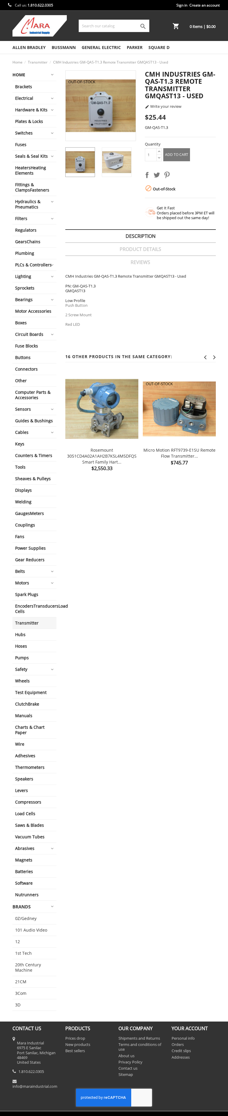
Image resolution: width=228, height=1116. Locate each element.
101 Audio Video (31, 930)
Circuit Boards (29, 334)
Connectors (26, 369)
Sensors (23, 409)
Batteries (24, 871)
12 (17, 941)
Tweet (158, 176)
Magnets (23, 860)
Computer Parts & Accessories (32, 394)
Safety (21, 669)
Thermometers (30, 767)
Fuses (20, 144)
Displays (23, 490)
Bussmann (64, 47)
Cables (21, 432)
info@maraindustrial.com (34, 1086)
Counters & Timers (33, 455)
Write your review (163, 106)
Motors (22, 583)
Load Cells (25, 813)
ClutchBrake (27, 704)
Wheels (22, 681)
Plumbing (24, 253)
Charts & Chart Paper (30, 729)
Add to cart (176, 154)
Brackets (23, 86)
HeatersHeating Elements (30, 170)
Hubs (20, 634)
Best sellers (75, 1050)
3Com (20, 993)
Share (148, 176)
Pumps (22, 657)
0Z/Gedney (26, 918)
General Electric (101, 47)
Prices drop (75, 1038)
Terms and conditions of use (139, 1047)
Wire (19, 744)
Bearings (24, 299)
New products (77, 1044)
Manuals (23, 715)
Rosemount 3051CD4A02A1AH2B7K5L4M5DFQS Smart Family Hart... (102, 456)
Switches (24, 133)
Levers (21, 790)
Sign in (181, 5)
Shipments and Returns (139, 1038)
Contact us (127, 1068)
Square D (159, 47)
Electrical (24, 98)
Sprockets (24, 288)
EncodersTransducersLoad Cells (36, 608)
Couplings (25, 525)
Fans (19, 536)
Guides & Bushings (34, 420)
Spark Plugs (26, 594)
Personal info (183, 1038)
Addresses (181, 1057)
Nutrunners (27, 894)
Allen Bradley (29, 47)
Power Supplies (30, 548)
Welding (23, 502)
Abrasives (24, 848)
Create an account (204, 5)
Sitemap (125, 1074)
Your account (190, 1028)
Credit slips (181, 1050)
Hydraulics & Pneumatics (27, 204)
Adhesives (25, 755)
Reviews (140, 262)
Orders (178, 1044)
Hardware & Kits (31, 110)
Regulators (26, 230)
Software (24, 883)
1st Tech (23, 953)
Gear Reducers (30, 559)
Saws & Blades (29, 825)
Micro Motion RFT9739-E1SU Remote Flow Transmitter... (179, 453)
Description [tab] (141, 236)
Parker (134, 47)
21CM (20, 981)
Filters (21, 218)
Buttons (23, 357)
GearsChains (27, 241)
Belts (20, 571)
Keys (19, 444)
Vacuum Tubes (30, 837)
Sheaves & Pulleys (33, 478)
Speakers (24, 779)
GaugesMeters (29, 513)
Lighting (23, 276)
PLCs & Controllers (33, 265)
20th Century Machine (28, 967)
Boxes (21, 322)
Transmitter (27, 623)
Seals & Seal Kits (31, 156)
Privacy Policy (130, 1062)
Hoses (21, 646)
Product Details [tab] (140, 249)
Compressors (28, 802)
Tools (20, 467)
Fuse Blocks (26, 346)
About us (126, 1055)
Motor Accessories (33, 311)
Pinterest (168, 176)
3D (17, 1005)
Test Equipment (31, 692)
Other (21, 380)
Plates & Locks (29, 121)
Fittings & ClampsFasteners (32, 187)
